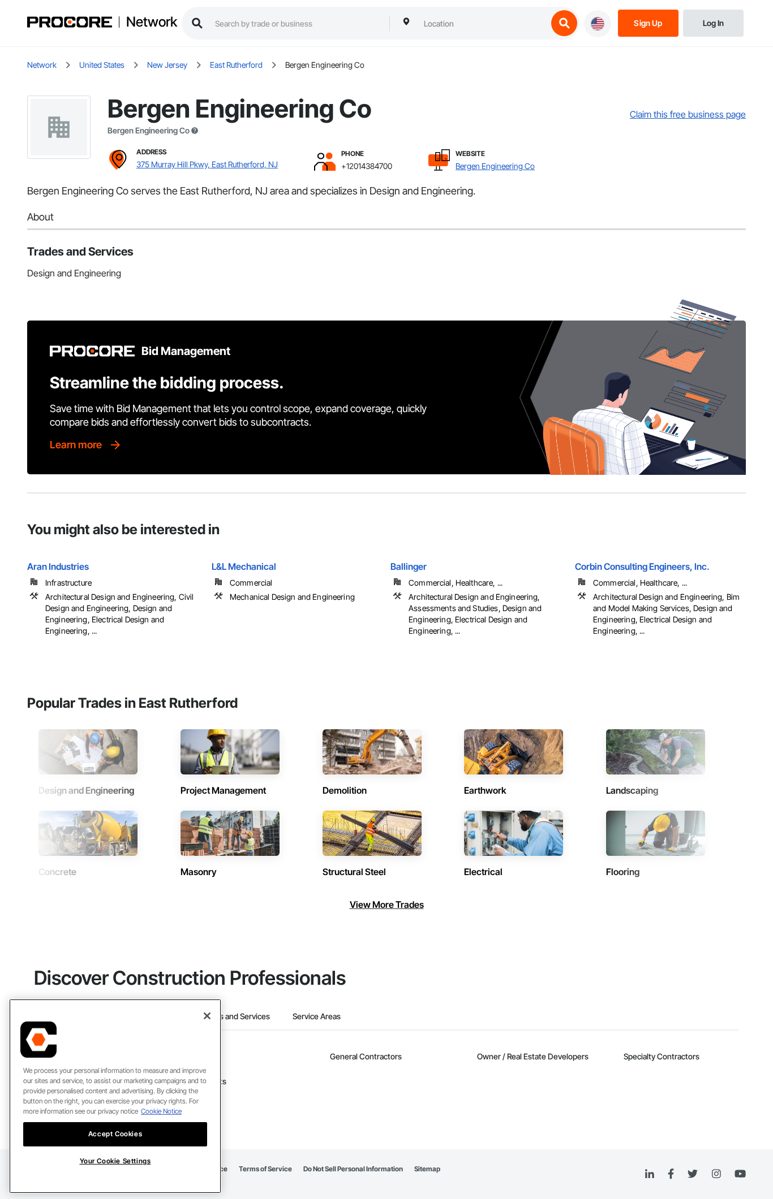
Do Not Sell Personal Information (353, 1169)
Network (151, 22)
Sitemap (427, 1169)
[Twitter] (693, 1174)
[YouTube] (740, 1174)
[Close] (207, 1015)
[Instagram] (716, 1174)
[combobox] (483, 23)
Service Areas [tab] (317, 1016)
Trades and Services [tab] (234, 1016)
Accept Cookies (115, 1133)
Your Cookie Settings (115, 1161)
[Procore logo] (69, 23)
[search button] (564, 23)
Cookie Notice (161, 1111)
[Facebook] (671, 1174)
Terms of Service (265, 1169)
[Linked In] (649, 1174)
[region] (115, 1096)
